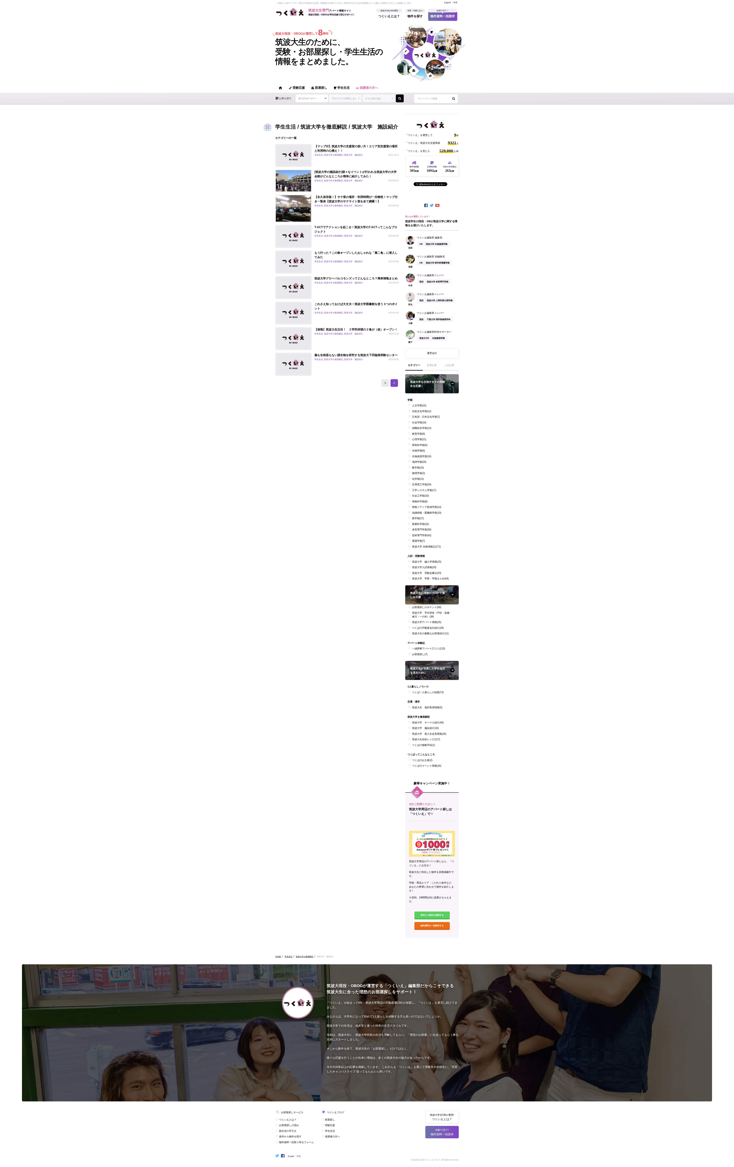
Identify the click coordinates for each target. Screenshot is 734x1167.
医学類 (418, 518)
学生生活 (341, 88)
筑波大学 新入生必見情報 (429, 733)
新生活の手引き (287, 1131)
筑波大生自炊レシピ (426, 739)
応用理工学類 (421, 484)
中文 (455, 2)
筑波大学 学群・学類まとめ (430, 578)
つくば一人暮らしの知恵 (428, 692)
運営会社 (432, 353)
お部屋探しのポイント (426, 607)
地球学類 (419, 461)
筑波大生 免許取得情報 (427, 707)
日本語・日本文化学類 (426, 416)
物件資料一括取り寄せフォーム (296, 1142)
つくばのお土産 (422, 760)
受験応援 (297, 88)
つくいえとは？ (389, 15)
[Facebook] (426, 205)
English (447, 2)
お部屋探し (419, 654)
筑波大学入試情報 (424, 567)
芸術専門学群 (421, 535)
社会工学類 (420, 495)
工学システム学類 (424, 490)
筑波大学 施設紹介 (425, 728)
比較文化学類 (421, 411)
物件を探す (415, 15)
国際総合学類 (421, 428)
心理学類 (419, 439)
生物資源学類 (421, 456)
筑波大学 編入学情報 (426, 561)
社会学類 (419, 422)
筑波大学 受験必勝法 (426, 573)
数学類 (418, 467)
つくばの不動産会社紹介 (428, 627)
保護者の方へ (367, 88)
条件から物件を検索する (432, 915)
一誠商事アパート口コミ (428, 648)
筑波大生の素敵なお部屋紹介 (430, 633)
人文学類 (419, 405)
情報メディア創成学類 (426, 507)
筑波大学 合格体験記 (426, 546)
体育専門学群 (421, 529)
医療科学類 (420, 524)
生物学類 (418, 450)
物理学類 (418, 473)
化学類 (418, 478)
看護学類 (418, 540)
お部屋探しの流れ (289, 1125)
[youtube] (438, 205)
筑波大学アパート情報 (426, 622)
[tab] (414, 367)
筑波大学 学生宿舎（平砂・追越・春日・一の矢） (432, 614)
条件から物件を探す (290, 1136)
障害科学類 (419, 445)
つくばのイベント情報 (426, 765)
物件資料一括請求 (442, 15)
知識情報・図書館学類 (426, 512)
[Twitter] (432, 205)
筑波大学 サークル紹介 (428, 722)
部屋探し (319, 88)
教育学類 (418, 433)
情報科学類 (419, 501)
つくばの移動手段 (423, 745)
